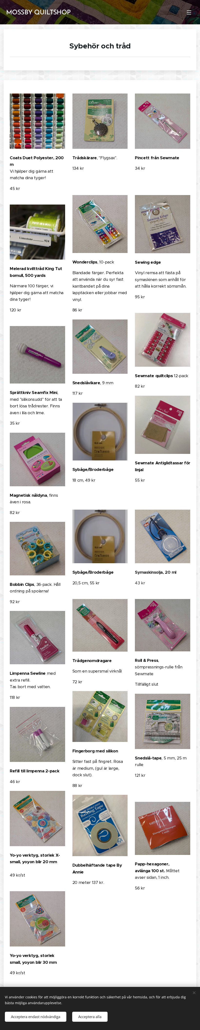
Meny (189, 12)
